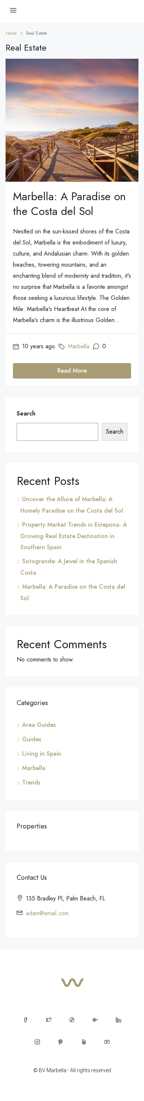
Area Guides (39, 725)
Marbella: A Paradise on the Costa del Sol (69, 203)
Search (26, 413)
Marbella (78, 346)
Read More (72, 370)
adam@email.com (47, 913)
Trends (31, 782)
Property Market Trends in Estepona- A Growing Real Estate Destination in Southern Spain (73, 535)
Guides (31, 739)
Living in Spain (41, 753)
